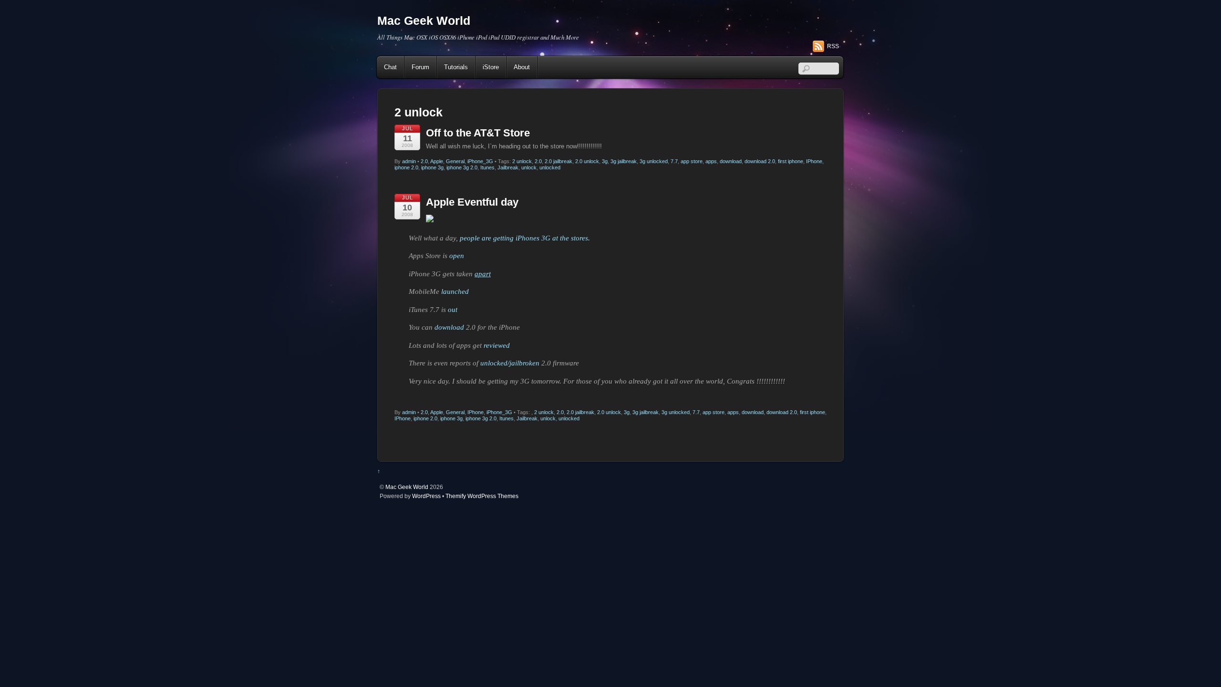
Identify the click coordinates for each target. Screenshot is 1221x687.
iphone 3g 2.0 (461, 167)
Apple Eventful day (472, 202)
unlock (529, 167)
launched (455, 291)
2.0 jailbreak (558, 161)
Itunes (487, 167)
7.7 (674, 161)
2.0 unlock (587, 161)
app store (692, 161)
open (456, 256)
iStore (491, 67)
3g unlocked (654, 161)
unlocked (549, 167)
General (455, 161)
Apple (436, 161)
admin (409, 161)
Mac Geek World (406, 487)
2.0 (424, 161)
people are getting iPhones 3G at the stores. (525, 238)
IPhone (814, 161)
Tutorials (456, 67)
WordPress (426, 496)
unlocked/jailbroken (509, 363)
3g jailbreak (623, 161)
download (731, 161)
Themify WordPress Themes (481, 496)
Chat (390, 67)
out (452, 309)
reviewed (497, 345)
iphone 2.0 (406, 167)
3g (605, 161)
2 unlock (522, 161)
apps (711, 161)
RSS (833, 46)
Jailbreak (507, 167)
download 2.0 (760, 161)
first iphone (790, 161)
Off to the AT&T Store (478, 133)
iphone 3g (432, 167)
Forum (420, 67)
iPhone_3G (480, 161)
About (522, 67)
